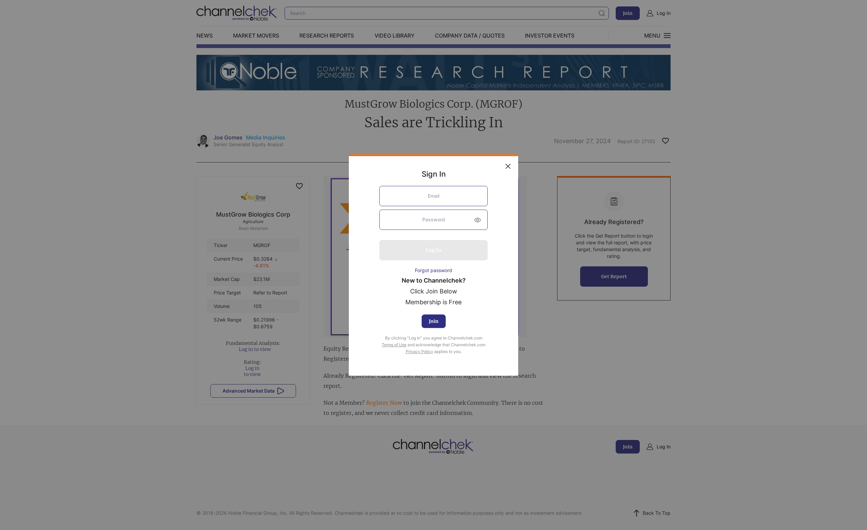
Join (434, 321)
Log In (433, 250)
